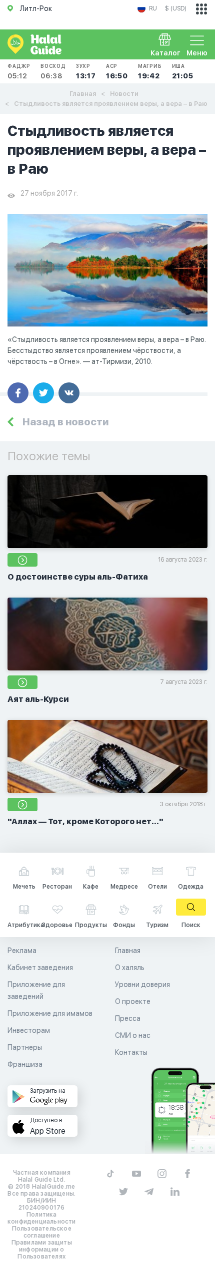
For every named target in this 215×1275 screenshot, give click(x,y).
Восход (53, 71)
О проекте (132, 1001)
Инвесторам (29, 1030)
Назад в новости (65, 422)
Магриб (150, 71)
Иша (183, 71)
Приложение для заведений (36, 990)
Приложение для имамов (50, 1013)
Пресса (127, 1018)
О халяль (129, 967)
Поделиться (18, 392)
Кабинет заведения (40, 967)
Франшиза (25, 1064)
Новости (124, 93)
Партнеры (25, 1047)
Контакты (131, 1052)
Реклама (22, 951)
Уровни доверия (142, 984)
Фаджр (19, 71)
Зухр (86, 71)
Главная (83, 93)
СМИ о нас (132, 1035)
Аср (117, 71)
